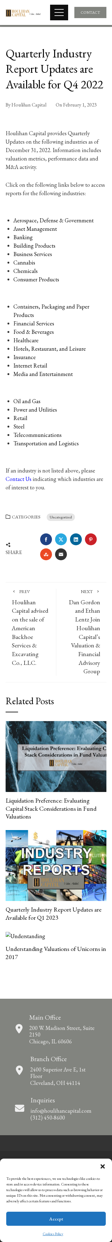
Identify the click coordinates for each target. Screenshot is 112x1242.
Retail (20, 418)
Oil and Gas (26, 401)
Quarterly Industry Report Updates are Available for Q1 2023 (53, 913)
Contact (90, 12)
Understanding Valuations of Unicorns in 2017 (56, 953)
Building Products (34, 245)
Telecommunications (37, 434)
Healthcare (26, 340)
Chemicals (25, 271)
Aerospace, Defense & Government (53, 220)
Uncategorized (61, 517)
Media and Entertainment (43, 374)
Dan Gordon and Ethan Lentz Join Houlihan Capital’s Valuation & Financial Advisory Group (84, 632)
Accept (56, 1219)
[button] (103, 1166)
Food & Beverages (33, 331)
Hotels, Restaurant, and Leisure (49, 348)
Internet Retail (30, 365)
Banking (23, 237)
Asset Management (35, 228)
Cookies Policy (53, 1233)
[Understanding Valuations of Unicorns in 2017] (25, 935)
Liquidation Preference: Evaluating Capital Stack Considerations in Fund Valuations (51, 808)
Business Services (32, 254)
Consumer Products (36, 279)
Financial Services (33, 323)
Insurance (24, 357)
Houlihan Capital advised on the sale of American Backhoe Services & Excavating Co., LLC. (30, 627)
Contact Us (18, 478)
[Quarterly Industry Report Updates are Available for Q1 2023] (56, 864)
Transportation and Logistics (46, 443)
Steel (19, 426)
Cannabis (24, 262)
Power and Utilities (35, 409)
